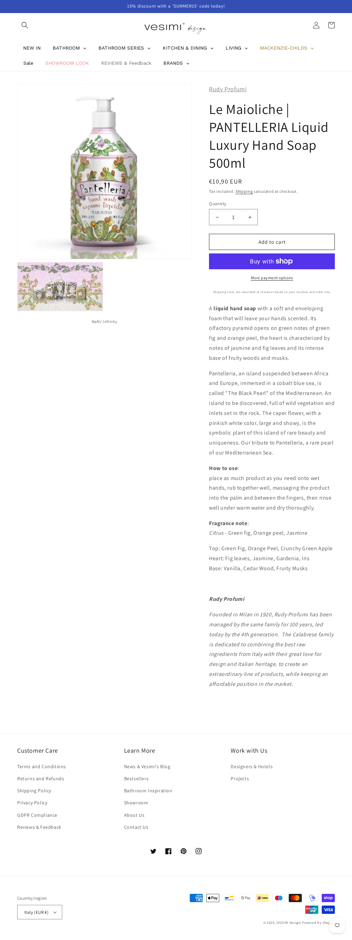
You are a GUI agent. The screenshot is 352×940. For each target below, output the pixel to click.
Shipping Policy (34, 790)
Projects (240, 778)
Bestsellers (136, 778)
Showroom (136, 803)
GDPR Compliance (37, 815)
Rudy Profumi (227, 89)
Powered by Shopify (318, 922)
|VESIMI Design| (288, 922)
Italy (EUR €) (36, 912)
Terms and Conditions (41, 766)
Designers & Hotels (252, 766)
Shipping (244, 191)
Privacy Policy (32, 803)
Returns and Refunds (40, 778)
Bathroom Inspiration (148, 790)
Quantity (217, 204)
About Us (134, 815)
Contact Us (136, 827)
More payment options (272, 277)
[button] (24, 25)
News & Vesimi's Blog (147, 766)
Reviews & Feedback (39, 827)
